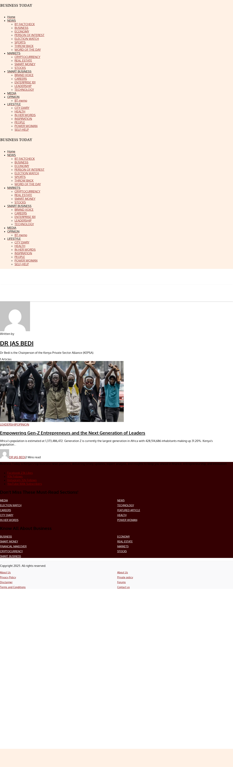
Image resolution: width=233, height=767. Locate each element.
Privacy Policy (8, 577)
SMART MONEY (9, 541)
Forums (121, 582)
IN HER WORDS (9, 520)
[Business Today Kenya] (16, 143)
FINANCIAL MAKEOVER (13, 546)
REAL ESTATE (125, 541)
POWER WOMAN (127, 520)
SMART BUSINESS (10, 556)
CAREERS (5, 510)
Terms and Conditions (13, 587)
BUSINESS (6, 536)
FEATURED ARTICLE (128, 510)
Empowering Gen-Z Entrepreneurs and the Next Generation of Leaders (72, 433)
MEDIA (4, 500)
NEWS (121, 500)
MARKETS (123, 546)
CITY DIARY (6, 515)
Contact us (123, 587)
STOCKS (122, 551)
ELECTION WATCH (10, 505)
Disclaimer (6, 582)
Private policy (125, 577)
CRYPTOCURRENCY (11, 551)
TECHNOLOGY (125, 505)
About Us (5, 572)
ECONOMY (123, 536)
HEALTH (122, 515)
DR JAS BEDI (16, 343)
